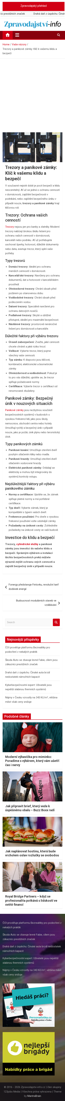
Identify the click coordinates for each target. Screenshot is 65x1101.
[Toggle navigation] (17, 35)
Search (56, 622)
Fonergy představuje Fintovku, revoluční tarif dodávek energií (34, 587)
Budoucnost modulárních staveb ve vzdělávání (36, 603)
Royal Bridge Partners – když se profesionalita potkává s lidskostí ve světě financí (31, 900)
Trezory (9, 226)
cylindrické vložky (27, 544)
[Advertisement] (32, 92)
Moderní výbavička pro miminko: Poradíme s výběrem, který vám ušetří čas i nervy (32, 761)
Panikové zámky (14, 410)
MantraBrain (34, 1096)
